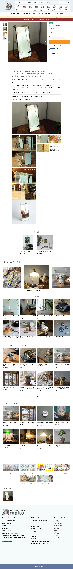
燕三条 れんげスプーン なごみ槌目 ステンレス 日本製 (27, 365)
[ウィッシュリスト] (62, 2)
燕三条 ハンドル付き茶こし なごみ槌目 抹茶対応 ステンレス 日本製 (10, 365)
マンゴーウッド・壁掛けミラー (26, 251)
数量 (50, 36)
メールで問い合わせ (62, 48)
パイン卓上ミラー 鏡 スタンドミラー (44, 251)
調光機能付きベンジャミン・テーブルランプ (27, 446)
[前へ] (3, 280)
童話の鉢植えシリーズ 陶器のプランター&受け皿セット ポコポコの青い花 (28, 388)
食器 (66, 9)
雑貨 (60, 9)
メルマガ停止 (56, 535)
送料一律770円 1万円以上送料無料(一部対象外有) (21, 13)
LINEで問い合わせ (54, 50)
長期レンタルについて (58, 527)
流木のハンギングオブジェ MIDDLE (10, 387)
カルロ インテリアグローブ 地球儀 (61, 422)
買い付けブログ (56, 528)
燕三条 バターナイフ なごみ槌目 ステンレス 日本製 (44, 365)
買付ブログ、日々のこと (38, 13)
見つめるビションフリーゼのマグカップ (62, 365)
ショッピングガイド (57, 521)
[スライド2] (35, 296)
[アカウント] (64, 2)
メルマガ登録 (56, 533)
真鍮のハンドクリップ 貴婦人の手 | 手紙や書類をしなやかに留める (45, 388)
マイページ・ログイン (57, 537)
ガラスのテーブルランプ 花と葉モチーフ (44, 446)
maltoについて (56, 530)
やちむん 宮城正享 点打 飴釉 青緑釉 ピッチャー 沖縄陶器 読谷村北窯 (61, 388)
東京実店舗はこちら (49, 13)
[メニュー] (68, 2)
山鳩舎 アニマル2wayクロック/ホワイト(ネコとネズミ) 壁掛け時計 (45, 423)
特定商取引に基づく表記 (58, 532)
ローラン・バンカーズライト (8, 445)
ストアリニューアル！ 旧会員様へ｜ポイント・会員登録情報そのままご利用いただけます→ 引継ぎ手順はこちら (36, 17)
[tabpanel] (27, 245)
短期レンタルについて (58, 525)
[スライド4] (38, 296)
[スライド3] (37, 296)
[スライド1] (34, 296)
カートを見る (56, 520)
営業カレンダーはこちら (6, 530)
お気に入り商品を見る (58, 523)
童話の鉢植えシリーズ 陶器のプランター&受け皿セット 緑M (61, 446)
